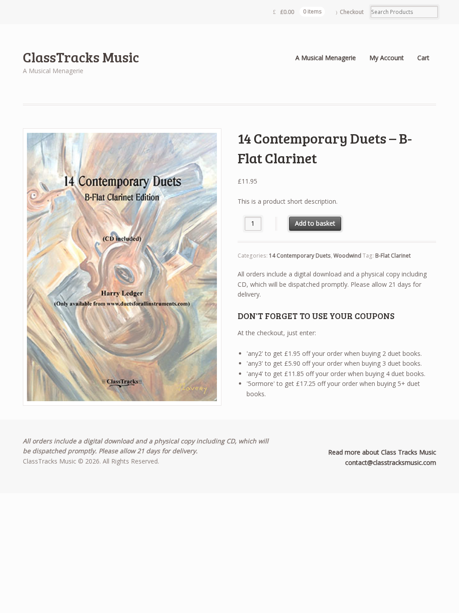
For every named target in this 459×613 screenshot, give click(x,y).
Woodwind (347, 255)
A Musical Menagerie (325, 57)
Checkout (352, 12)
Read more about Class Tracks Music (382, 452)
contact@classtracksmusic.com (390, 462)
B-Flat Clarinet (393, 255)
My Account (386, 57)
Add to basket (315, 223)
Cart (423, 57)
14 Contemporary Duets (300, 255)
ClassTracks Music (81, 56)
